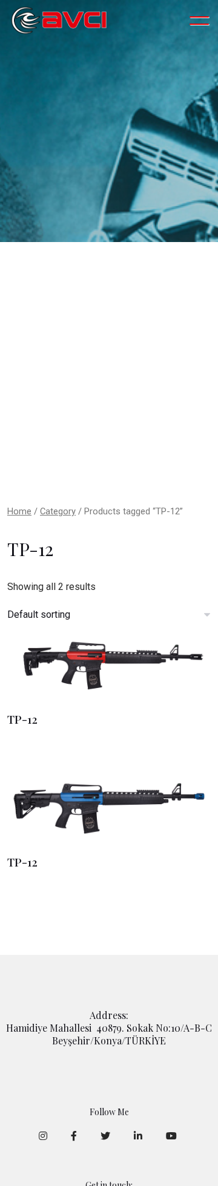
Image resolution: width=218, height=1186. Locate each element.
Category (58, 511)
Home (19, 511)
